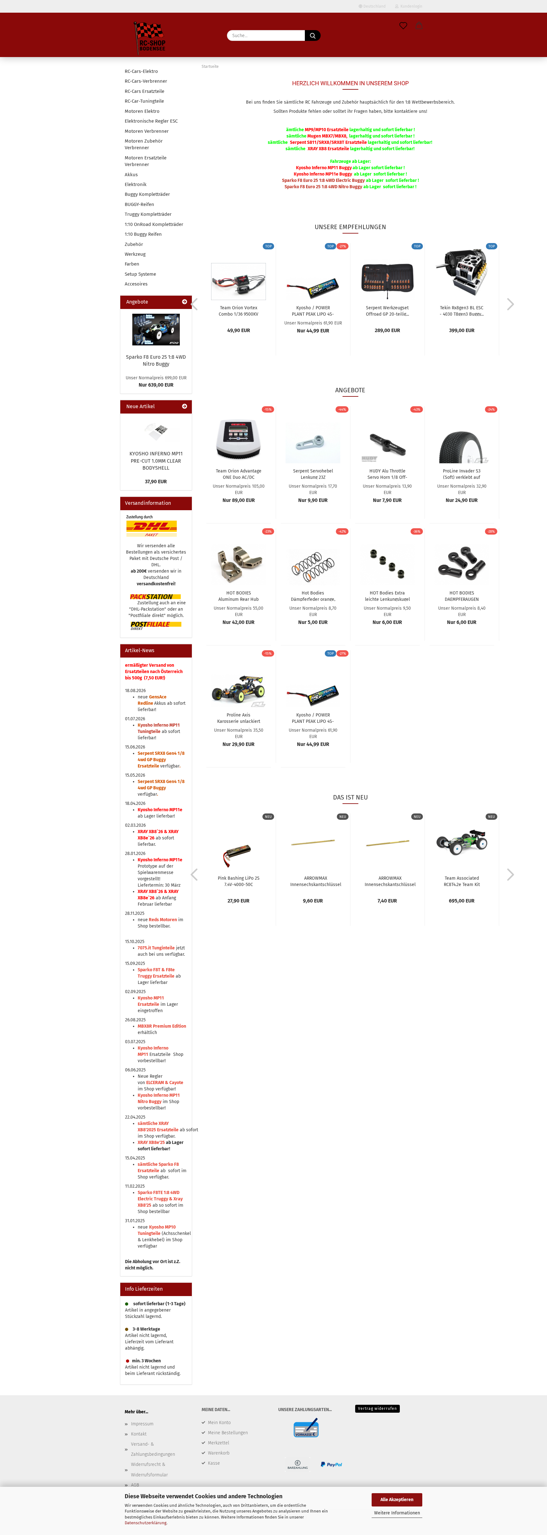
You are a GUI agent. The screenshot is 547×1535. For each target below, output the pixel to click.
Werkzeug (135, 254)
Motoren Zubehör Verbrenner (144, 144)
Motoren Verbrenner (147, 131)
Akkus (131, 174)
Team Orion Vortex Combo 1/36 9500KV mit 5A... (238, 310)
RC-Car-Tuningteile (144, 101)
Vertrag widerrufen (377, 1408)
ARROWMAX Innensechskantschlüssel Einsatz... (390, 881)
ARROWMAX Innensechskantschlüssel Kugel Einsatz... (315, 881)
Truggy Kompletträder (148, 214)
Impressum (142, 1424)
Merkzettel (218, 1443)
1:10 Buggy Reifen (143, 234)
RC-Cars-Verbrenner (146, 81)
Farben (132, 264)
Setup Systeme (140, 274)
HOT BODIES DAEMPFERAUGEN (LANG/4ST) (462, 595)
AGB (135, 1485)
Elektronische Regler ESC (151, 121)
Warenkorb (218, 1453)
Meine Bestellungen (228, 1432)
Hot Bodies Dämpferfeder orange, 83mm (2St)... (313, 595)
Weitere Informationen (397, 1513)
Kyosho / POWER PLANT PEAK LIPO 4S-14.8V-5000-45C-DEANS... (313, 310)
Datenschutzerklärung (146, 1522)
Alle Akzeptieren (396, 1499)
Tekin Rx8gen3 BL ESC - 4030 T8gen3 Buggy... (462, 310)
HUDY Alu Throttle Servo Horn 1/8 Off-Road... (387, 473)
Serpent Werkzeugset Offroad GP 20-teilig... (387, 310)
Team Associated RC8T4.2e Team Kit (462, 881)
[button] (419, 26)
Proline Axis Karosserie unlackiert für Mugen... (238, 717)
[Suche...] (313, 35)
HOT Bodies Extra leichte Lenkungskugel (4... (387, 595)
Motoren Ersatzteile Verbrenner (146, 161)
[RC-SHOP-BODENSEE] (150, 40)
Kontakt (139, 1434)
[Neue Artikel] (184, 406)
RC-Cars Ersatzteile (144, 91)
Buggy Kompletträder (147, 194)
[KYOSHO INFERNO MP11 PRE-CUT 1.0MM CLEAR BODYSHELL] (156, 430)
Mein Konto (219, 1422)
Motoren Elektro (142, 111)
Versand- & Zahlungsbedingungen (153, 1449)
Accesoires (136, 284)
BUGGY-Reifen (139, 204)
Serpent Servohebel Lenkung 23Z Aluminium (313, 473)
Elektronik (136, 184)
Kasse (214, 1463)
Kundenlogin (410, 6)
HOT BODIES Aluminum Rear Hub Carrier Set (238, 595)
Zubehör (134, 244)
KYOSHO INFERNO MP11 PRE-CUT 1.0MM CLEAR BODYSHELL (156, 461)
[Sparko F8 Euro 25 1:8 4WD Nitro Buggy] (156, 329)
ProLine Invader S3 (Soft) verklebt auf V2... (462, 473)
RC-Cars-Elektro (141, 71)
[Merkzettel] (403, 26)
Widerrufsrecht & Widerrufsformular (149, 1469)
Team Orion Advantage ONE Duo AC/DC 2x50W (238, 473)
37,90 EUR (156, 481)
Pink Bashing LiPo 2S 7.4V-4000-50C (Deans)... (239, 881)
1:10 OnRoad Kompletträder (154, 224)
